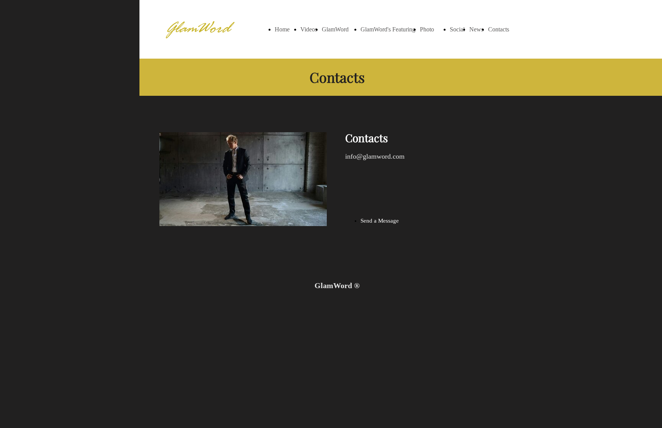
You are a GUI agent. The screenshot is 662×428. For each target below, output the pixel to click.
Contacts (498, 29)
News (476, 29)
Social (457, 29)
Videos (308, 29)
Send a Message (379, 221)
